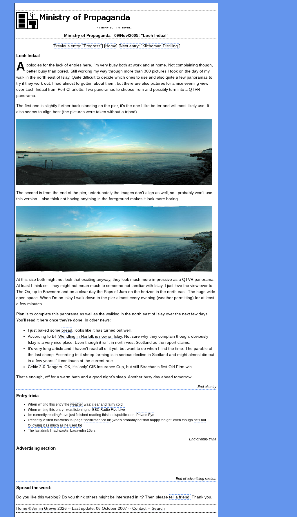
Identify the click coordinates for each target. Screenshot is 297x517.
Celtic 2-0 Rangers (45, 366)
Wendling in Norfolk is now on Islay (90, 336)
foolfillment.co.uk (97, 420)
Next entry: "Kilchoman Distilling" (149, 46)
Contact (139, 508)
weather (76, 404)
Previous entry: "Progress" (78, 46)
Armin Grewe (44, 508)
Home (110, 46)
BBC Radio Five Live (108, 410)
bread (66, 330)
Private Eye (145, 415)
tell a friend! (180, 497)
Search (158, 508)
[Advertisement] (84, 463)
